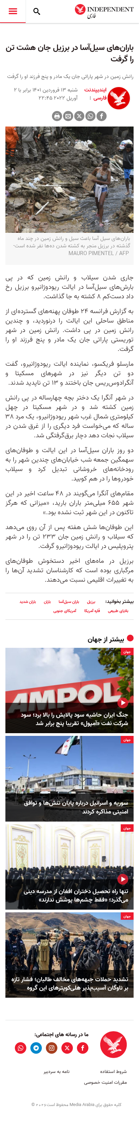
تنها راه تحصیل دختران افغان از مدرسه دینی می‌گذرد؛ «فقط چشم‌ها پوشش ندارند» (76, 895)
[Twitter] (79, 116)
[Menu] (13, 11)
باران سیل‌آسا (69, 602)
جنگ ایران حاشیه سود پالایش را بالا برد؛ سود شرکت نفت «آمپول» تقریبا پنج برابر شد (74, 719)
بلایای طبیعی (118, 611)
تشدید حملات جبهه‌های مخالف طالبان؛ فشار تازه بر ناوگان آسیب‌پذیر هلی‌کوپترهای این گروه (69, 983)
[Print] (57, 116)
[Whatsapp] (90, 116)
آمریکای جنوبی (64, 611)
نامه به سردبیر (57, 1072)
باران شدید (28, 602)
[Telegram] (36, 1048)
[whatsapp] (20, 1048)
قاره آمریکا (92, 611)
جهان (95, 639)
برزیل (91, 602)
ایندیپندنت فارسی (95, 94)
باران (47, 602)
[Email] (68, 116)
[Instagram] (51, 1048)
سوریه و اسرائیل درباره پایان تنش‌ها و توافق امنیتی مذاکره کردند (76, 807)
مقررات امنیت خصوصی (105, 1082)
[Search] (37, 11)
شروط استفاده (113, 1072)
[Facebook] (101, 116)
